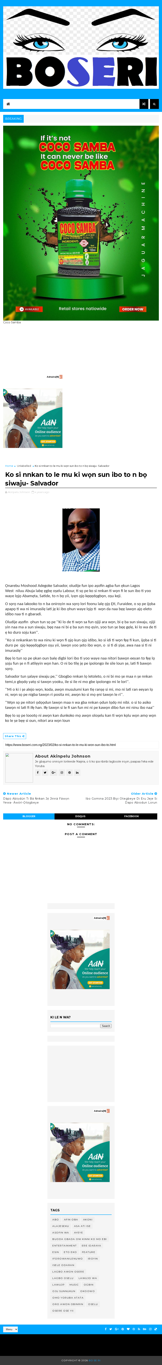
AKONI (88, 1219)
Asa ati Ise (82, 1226)
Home (9, 465)
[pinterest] (123, 1329)
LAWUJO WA (88, 1278)
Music (74, 1284)
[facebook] (105, 1329)
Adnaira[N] (53, 377)
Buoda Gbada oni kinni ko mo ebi (79, 1239)
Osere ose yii (63, 1310)
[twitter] (110, 1329)
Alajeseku (60, 1226)
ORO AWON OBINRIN (67, 1304)
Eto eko (70, 1252)
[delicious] (156, 1329)
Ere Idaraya (91, 1245)
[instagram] (150, 1329)
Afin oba (71, 1219)
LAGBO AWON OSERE (68, 1271)
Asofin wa (60, 1232)
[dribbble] (134, 1329)
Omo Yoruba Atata (68, 1297)
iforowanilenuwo (67, 1258)
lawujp (58, 1284)
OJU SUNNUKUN (63, 1291)
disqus (80, 816)
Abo (55, 1219)
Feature (88, 1252)
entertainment (64, 1245)
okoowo (87, 1291)
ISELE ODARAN (63, 1265)
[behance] (144, 1329)
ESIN (55, 1252)
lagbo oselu (63, 1278)
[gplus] (117, 1329)
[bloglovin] (128, 1329)
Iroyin (93, 1258)
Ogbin (89, 1284)
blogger (29, 816)
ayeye (78, 1232)
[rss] (139, 1329)
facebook (131, 816)
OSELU (93, 1304)
